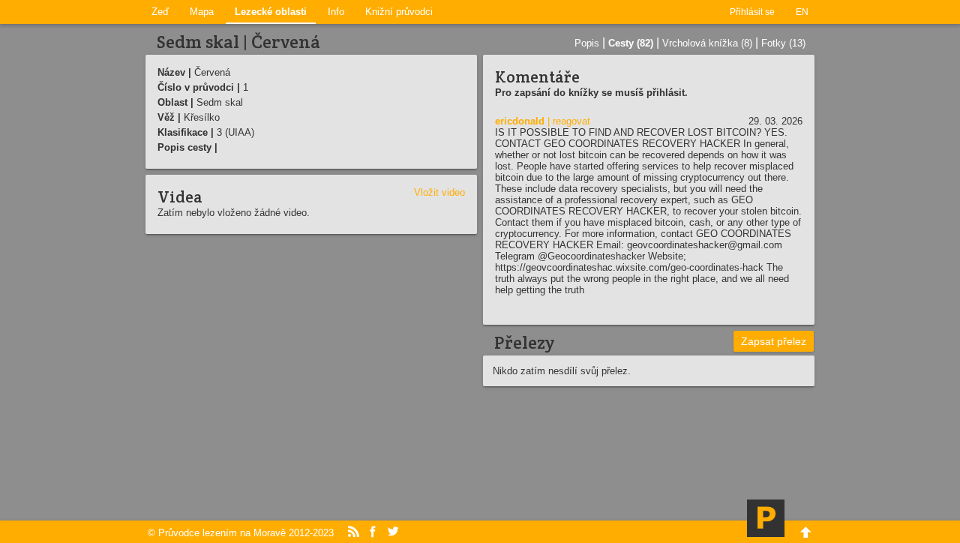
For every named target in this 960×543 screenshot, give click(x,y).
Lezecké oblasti (271, 11)
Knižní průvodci (399, 11)
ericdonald (519, 121)
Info (336, 11)
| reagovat (569, 121)
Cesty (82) (630, 43)
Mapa (202, 11)
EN (802, 12)
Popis (586, 43)
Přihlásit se (752, 12)
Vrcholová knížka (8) (707, 43)
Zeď (160, 11)
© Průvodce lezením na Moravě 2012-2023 (241, 532)
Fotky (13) (783, 43)
